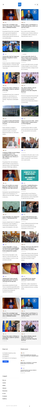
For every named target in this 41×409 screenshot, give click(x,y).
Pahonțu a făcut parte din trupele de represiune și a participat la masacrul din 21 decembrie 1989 (29, 248)
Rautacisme (4, 390)
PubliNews (4, 398)
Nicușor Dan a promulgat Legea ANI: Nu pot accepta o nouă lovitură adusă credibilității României (11, 26)
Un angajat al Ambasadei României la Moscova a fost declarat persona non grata (10, 122)
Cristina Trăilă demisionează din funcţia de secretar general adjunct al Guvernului (29, 218)
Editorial (4, 388)
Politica (4, 385)
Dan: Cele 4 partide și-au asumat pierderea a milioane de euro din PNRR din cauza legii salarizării (10, 187)
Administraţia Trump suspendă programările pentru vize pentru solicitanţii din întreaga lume (10, 280)
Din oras (4, 380)
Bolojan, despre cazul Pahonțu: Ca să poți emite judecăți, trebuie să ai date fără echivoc (29, 26)
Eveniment (4, 396)
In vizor (4, 393)
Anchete (4, 382)
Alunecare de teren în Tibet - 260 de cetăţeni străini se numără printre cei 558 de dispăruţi (29, 122)
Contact (5, 361)
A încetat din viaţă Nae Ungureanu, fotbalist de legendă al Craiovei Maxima (10, 58)
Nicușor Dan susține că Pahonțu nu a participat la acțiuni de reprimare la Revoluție (10, 89)
